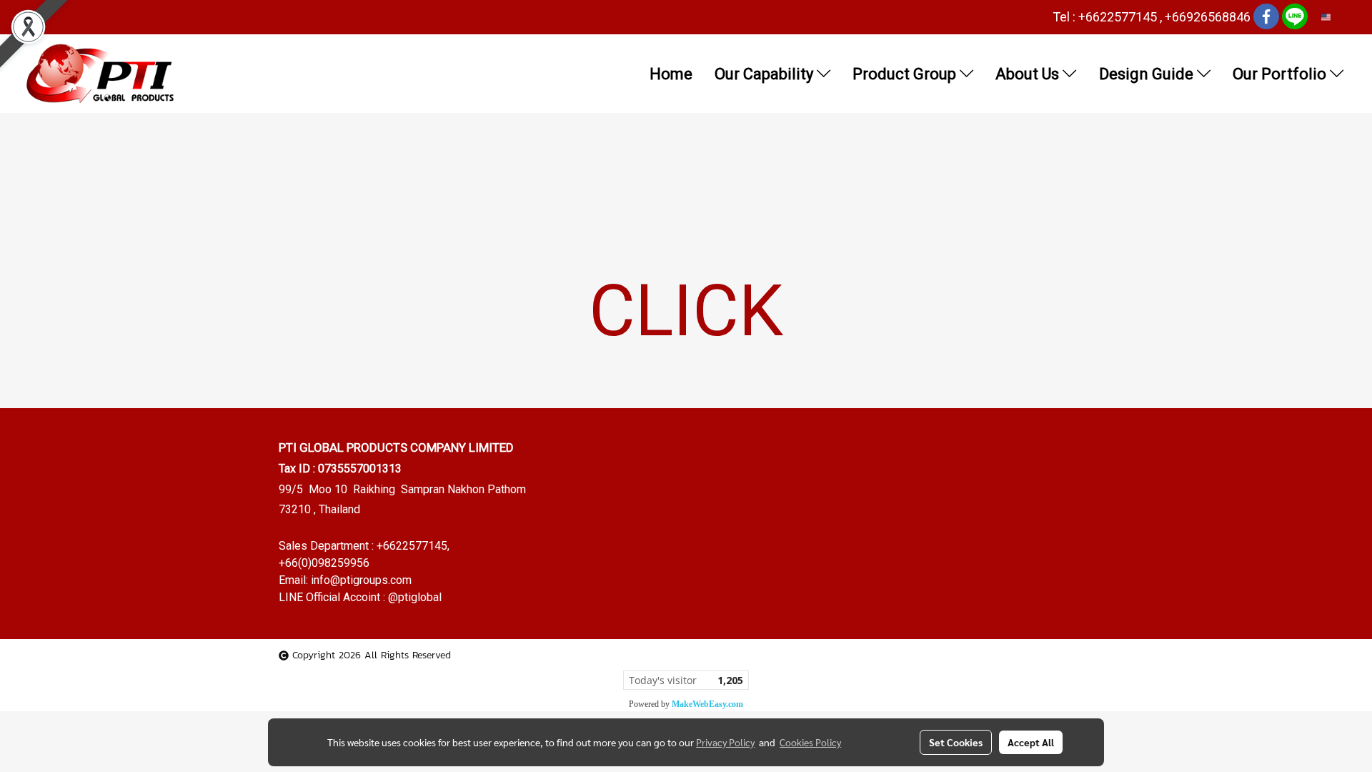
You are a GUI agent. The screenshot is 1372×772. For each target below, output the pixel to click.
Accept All (1031, 742)
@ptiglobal (415, 597)
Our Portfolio (1281, 74)
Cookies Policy (810, 742)
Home (671, 74)
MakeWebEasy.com (707, 704)
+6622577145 (412, 546)
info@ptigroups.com (361, 580)
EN (1337, 17)
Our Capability (766, 74)
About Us (1029, 74)
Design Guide (1148, 74)
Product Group (906, 74)
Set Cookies (956, 742)
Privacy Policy (725, 742)
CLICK (686, 310)
